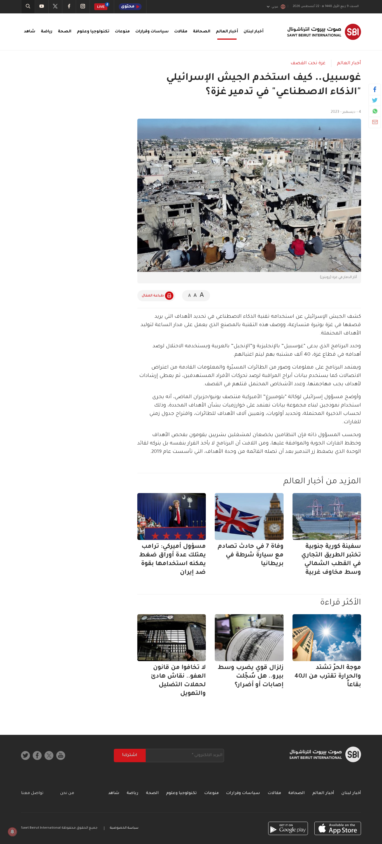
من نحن (67, 793)
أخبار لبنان (253, 32)
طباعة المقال (153, 296)
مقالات (180, 32)
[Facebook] (375, 89)
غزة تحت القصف (308, 63)
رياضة (46, 32)
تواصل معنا (32, 793)
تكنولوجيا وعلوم (93, 32)
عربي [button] (275, 7)
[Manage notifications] (12, 831)
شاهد (29, 32)
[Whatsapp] (375, 111)
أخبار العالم (227, 32)
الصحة (64, 32)
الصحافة (201, 32)
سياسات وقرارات (152, 32)
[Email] (375, 122)
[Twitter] (375, 100)
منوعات (122, 32)
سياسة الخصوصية (124, 828)
